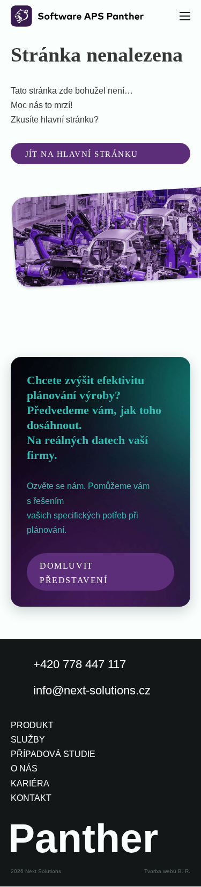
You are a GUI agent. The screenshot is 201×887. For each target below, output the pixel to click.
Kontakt (31, 797)
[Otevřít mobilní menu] (185, 16)
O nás (24, 768)
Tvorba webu (160, 871)
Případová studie (53, 754)
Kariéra (30, 783)
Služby (28, 739)
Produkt (32, 725)
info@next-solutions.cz (92, 690)
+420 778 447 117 (79, 664)
